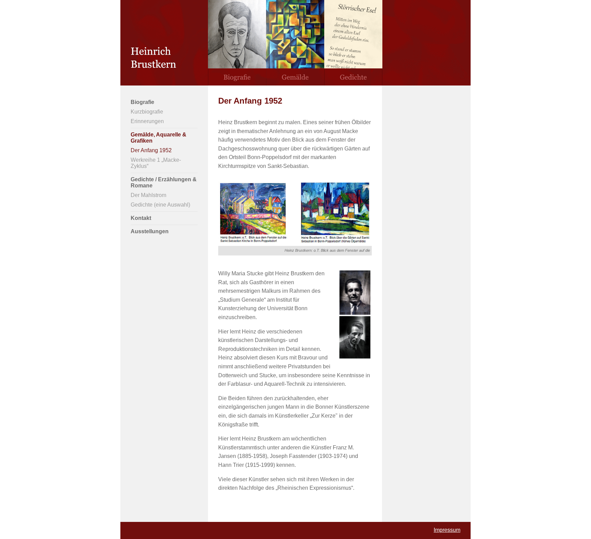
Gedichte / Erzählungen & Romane (164, 182)
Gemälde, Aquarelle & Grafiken (158, 138)
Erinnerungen (147, 121)
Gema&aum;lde (295, 43)
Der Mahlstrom (148, 195)
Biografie (237, 43)
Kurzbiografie (147, 112)
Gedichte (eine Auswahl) (160, 205)
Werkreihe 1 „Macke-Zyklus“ (156, 163)
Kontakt (141, 218)
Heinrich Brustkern (164, 43)
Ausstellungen (150, 231)
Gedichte (353, 43)
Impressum (447, 530)
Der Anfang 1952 (151, 150)
